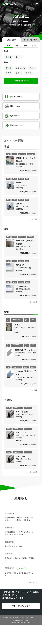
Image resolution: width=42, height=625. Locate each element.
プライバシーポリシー (28, 617)
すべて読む (31, 583)
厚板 (16, 45)
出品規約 (15, 617)
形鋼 (25, 45)
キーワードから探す (30, 40)
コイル (8, 57)
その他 (34, 45)
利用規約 (5, 617)
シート (18, 57)
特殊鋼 (8, 73)
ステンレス (20, 68)
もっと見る (33, 219)
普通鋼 (8, 68)
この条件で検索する (21, 81)
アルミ (32, 68)
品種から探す (11, 40)
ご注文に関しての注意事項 (21, 620)
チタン (18, 73)
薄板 (8, 45)
